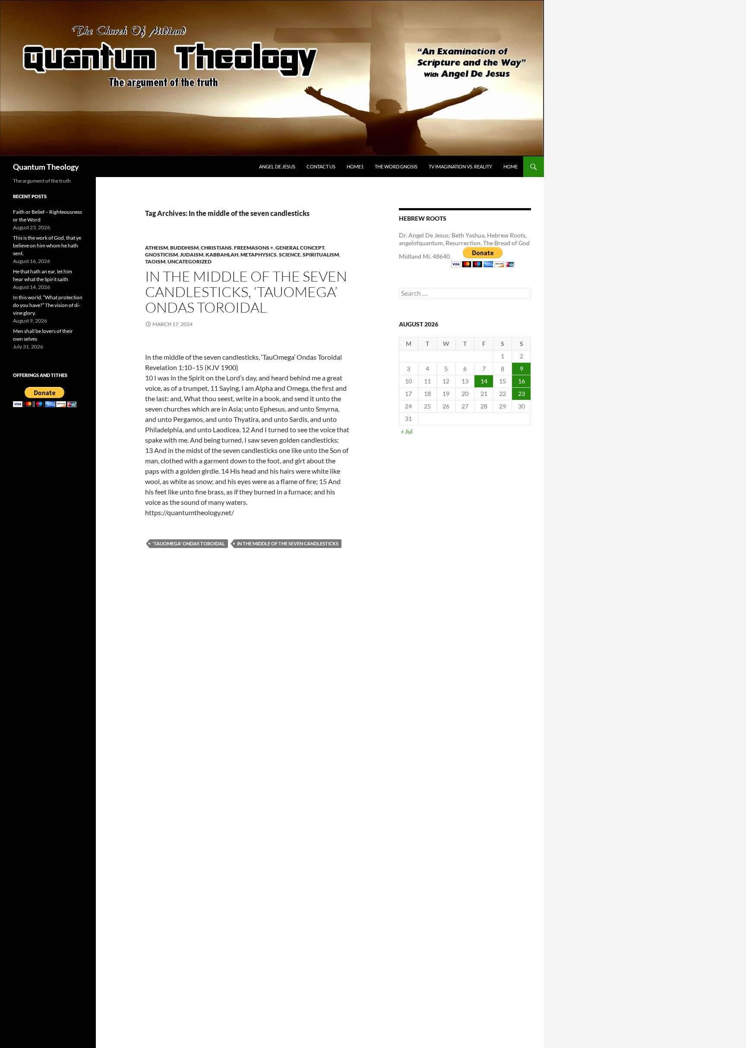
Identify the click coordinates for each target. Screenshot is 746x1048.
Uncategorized (190, 261)
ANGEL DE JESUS (277, 166)
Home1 (355, 166)
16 (521, 381)
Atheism (156, 247)
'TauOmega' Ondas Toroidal (188, 543)
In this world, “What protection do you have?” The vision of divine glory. (47, 305)
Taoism (155, 261)
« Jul (407, 431)
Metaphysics (258, 254)
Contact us (321, 166)
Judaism (191, 254)
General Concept (299, 247)
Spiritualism (321, 254)
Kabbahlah (221, 254)
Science (289, 254)
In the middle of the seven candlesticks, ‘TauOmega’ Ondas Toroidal (246, 291)
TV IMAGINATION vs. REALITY (460, 166)
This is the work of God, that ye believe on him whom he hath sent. (47, 245)
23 (521, 393)
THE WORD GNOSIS (396, 166)
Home (510, 166)
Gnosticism (161, 254)
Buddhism (184, 247)
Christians (216, 247)
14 (483, 381)
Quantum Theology (46, 166)
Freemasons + (253, 247)
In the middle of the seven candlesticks (287, 543)
